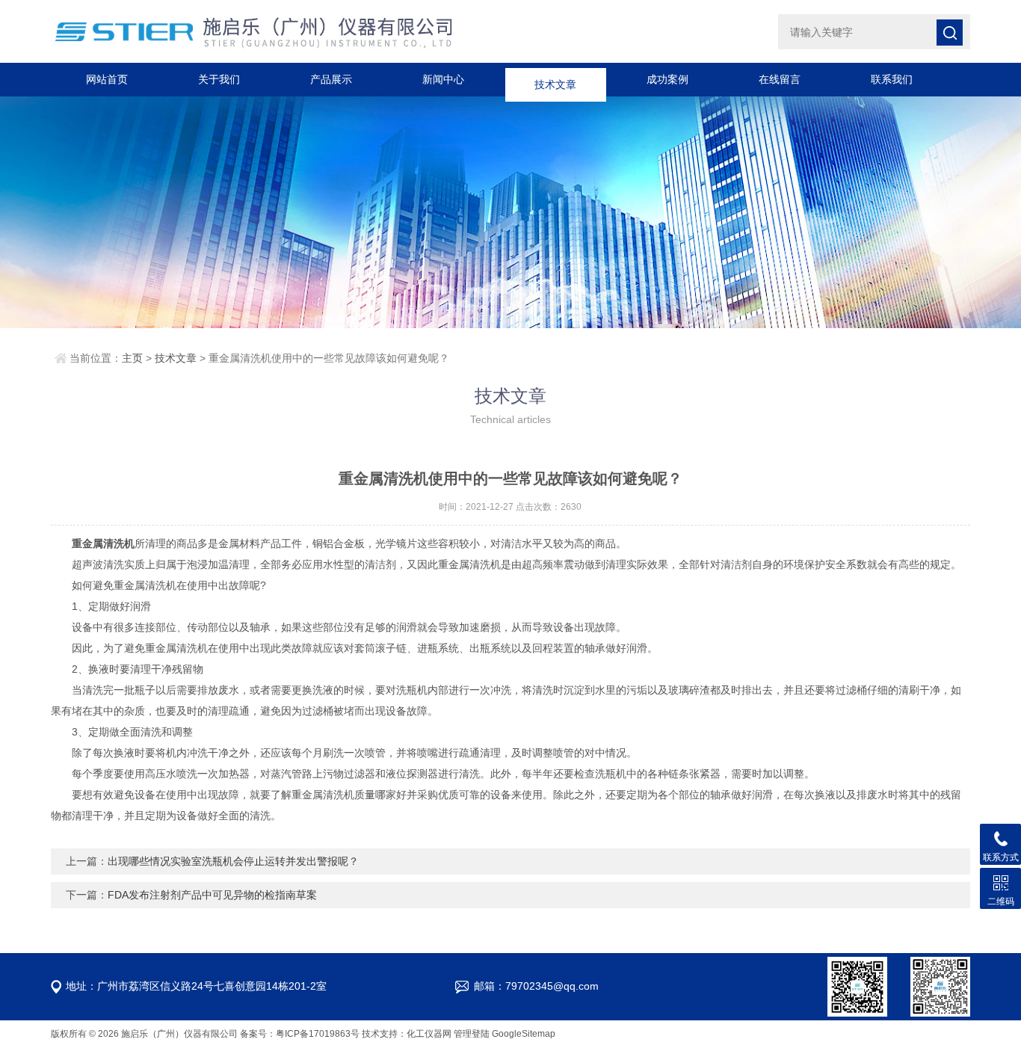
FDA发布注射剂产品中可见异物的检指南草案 (212, 895)
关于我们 (219, 79)
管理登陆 (472, 1034)
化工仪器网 (429, 1034)
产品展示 (331, 79)
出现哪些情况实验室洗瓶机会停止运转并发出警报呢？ (233, 861)
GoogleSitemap (523, 1034)
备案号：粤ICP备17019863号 (300, 1034)
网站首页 (107, 79)
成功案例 (667, 79)
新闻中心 (443, 79)
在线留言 (780, 79)
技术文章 (555, 79)
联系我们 (892, 79)
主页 (132, 358)
